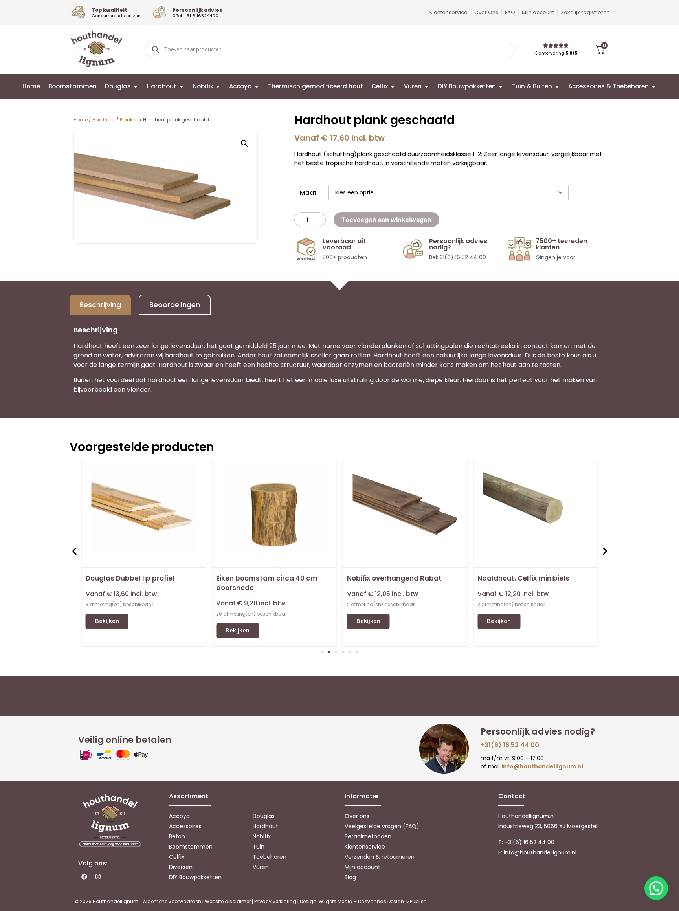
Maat (308, 192)
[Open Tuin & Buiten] (557, 86)
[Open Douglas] (136, 86)
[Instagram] (98, 876)
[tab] (100, 305)
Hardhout (103, 119)
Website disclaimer (228, 901)
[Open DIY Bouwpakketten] (501, 86)
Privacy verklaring (275, 901)
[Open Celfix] (393, 86)
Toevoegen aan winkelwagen (386, 220)
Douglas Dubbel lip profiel (130, 578)
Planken (129, 119)
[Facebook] (84, 876)
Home (80, 119)
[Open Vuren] (426, 86)
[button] (244, 143)
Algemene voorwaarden (172, 901)
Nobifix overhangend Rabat (394, 578)
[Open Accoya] (257, 86)
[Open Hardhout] (181, 86)
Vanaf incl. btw (121, 593)
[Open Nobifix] (218, 86)
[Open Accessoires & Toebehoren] (654, 86)
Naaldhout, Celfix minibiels (523, 578)
